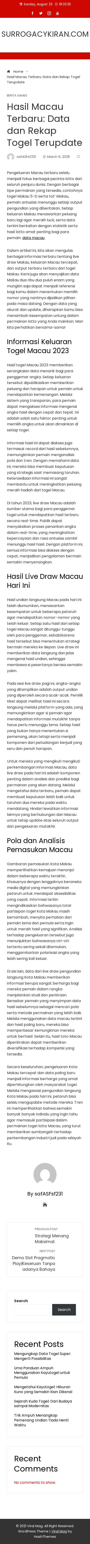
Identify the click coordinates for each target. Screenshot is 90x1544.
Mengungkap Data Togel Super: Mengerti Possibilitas (42, 1356)
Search (21, 1301)
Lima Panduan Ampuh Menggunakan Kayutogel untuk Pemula (42, 1372)
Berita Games (17, 95)
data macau (33, 237)
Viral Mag (59, 1531)
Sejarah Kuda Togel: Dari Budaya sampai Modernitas (43, 1404)
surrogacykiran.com (45, 34)
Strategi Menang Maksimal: (52, 1235)
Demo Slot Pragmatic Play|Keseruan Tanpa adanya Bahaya (33, 1260)
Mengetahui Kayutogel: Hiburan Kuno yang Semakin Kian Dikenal (43, 1389)
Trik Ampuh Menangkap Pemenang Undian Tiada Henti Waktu (41, 1420)
